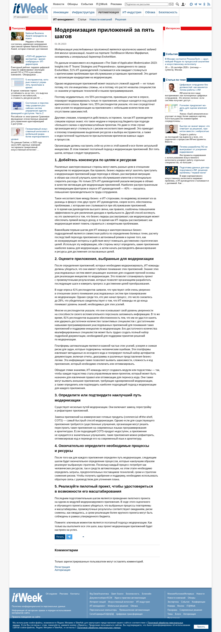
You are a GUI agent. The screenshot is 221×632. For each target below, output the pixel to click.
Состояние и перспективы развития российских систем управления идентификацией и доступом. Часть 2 (30, 108)
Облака (150, 12)
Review (180, 606)
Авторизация (62, 570)
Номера (171, 606)
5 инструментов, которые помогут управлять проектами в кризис (37, 83)
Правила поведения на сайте (26, 617)
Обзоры (72, 4)
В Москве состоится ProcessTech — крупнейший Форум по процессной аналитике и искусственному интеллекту (187, 61)
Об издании (51, 594)
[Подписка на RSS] (208, 4)
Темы (170, 614)
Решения (120, 19)
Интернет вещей (98, 602)
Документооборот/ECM (101, 598)
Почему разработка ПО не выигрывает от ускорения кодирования (194, 149)
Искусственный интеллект (121, 602)
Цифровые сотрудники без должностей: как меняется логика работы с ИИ (194, 87)
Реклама (116, 4)
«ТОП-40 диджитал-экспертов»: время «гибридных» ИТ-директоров (36, 60)
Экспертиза (173, 602)
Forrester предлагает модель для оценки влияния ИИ (193, 108)
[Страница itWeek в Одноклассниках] (204, 4)
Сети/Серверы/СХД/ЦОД (102, 614)
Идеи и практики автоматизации (130, 598)
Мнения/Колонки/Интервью (180, 594)
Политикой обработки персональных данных (99, 627)
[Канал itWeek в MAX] (191, 4)
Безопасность (168, 12)
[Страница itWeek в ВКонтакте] (200, 4)
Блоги (178, 614)
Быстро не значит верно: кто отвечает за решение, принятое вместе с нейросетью (195, 128)
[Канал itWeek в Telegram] (195, 4)
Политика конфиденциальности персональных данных (38, 606)
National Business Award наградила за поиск (36, 36)
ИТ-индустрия (131, 12)
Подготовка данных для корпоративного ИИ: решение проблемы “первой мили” (195, 170)
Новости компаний (100, 19)
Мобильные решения (118, 606)
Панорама (18, 28)
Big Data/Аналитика (99, 594)
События (87, 4)
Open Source (117, 594)
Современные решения (191, 610)
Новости (58, 4)
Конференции (198, 602)
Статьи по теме (176, 79)
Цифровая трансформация (129, 614)
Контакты (74, 594)
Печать (60, 536)
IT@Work (101, 4)
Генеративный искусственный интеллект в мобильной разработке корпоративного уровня (30, 133)
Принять (201, 627)
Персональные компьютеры (103, 610)
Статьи (82, 19)
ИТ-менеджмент (21, 17)
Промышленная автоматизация (134, 610)
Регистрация (62, 567)
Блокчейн (146, 594)
